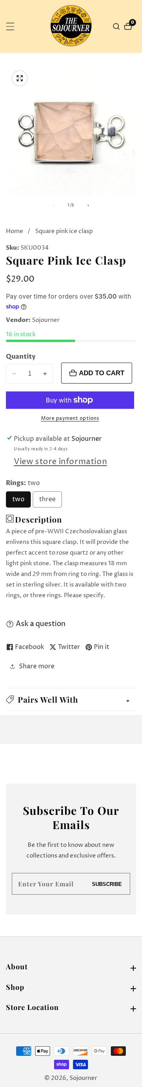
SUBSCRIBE (107, 884)
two (21, 501)
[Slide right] (88, 205)
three (50, 501)
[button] (71, 699)
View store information (60, 462)
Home (14, 231)
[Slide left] (53, 205)
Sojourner (83, 1078)
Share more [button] (36, 666)
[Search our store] (117, 26)
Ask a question (40, 624)
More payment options (70, 418)
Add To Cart (101, 373)
